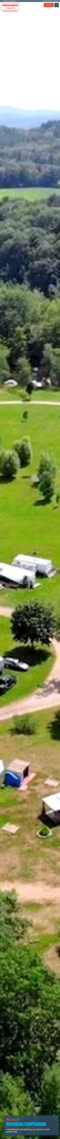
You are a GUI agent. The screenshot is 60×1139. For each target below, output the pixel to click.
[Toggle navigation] (56, 5)
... (2, 1)
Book (49, 5)
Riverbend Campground (10, 1)
